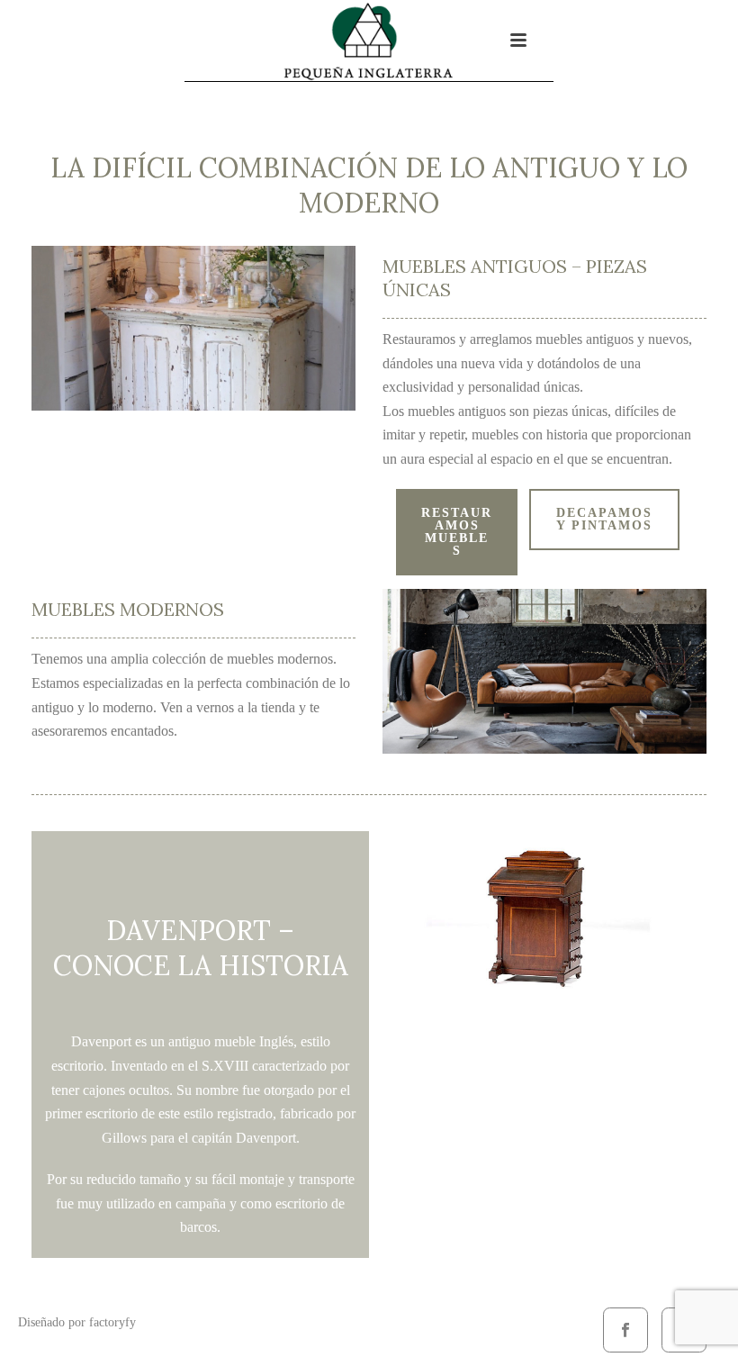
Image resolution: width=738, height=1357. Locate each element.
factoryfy (112, 1322)
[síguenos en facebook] (625, 1329)
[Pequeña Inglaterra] (369, 40)
